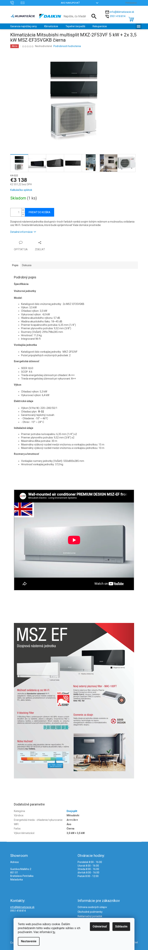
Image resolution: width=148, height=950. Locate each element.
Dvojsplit (72, 811)
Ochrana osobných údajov (92, 907)
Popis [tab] (15, 265)
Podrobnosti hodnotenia (67, 46)
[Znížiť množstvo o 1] (23, 214)
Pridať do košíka (39, 212)
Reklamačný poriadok (90, 916)
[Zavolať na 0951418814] (15, 2)
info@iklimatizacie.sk (122, 11)
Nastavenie (28, 941)
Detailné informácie (21, 231)
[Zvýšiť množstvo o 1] (23, 210)
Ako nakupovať (70, 2)
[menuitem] (23, 26)
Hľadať (94, 16)
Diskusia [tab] (26, 265)
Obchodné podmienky (90, 911)
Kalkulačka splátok (21, 190)
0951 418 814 (117, 16)
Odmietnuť (100, 926)
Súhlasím (121, 926)
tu (54, 932)
